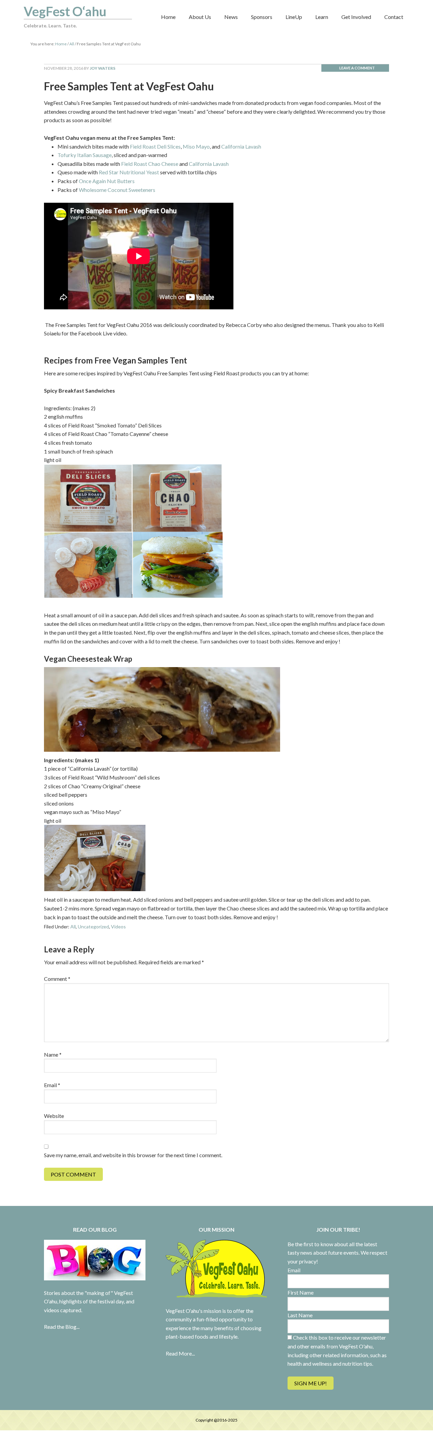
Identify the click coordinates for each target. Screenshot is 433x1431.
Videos (118, 926)
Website (54, 1116)
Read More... (180, 1353)
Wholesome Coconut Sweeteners (117, 189)
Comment (57, 978)
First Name (301, 1292)
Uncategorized (93, 926)
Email (52, 1085)
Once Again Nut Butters (107, 181)
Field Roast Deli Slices (155, 146)
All (73, 926)
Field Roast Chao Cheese (149, 163)
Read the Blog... (61, 1326)
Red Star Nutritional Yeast (129, 172)
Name (53, 1054)
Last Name (300, 1315)
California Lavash (241, 146)
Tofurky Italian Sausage (85, 155)
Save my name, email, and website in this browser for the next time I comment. (133, 1155)
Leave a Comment (357, 68)
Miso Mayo (196, 146)
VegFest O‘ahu (65, 11)
